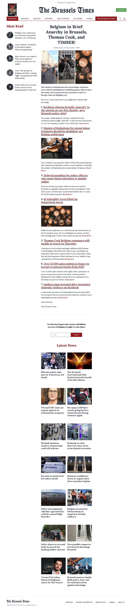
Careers (112, 602)
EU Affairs (78, 19)
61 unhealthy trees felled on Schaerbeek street (59, 201)
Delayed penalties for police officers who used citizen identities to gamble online (64, 178)
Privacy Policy (101, 602)
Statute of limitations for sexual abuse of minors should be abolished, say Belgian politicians (65, 131)
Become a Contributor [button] (84, 602)
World (89, 19)
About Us (121, 602)
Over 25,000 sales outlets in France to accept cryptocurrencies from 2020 (65, 265)
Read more (84, 123)
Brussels (25, 19)
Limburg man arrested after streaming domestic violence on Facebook (65, 286)
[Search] (120, 19)
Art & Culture (63, 19)
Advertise (69, 602)
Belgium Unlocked (106, 19)
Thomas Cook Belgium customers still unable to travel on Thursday (65, 242)
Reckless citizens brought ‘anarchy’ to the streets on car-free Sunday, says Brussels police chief (65, 110)
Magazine (12, 19)
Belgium (37, 19)
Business (49, 19)
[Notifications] (124, 19)
